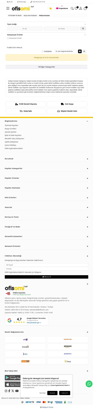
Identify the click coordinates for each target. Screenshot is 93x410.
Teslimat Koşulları (11, 125)
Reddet (52, 393)
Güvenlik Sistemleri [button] (13, 236)
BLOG (11, 2)
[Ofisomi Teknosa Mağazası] (25, 361)
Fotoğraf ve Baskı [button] (12, 227)
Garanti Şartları (10, 132)
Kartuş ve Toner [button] (12, 217)
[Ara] (72, 8)
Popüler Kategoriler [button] (13, 168)
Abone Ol (47, 277)
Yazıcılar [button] (8, 207)
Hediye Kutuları (44, 15)
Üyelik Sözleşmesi (11, 142)
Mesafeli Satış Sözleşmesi (14, 138)
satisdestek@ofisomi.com (39, 310)
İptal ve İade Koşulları (13, 135)
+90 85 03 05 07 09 (39, 2)
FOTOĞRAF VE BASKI (15, 15)
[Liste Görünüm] (84, 51)
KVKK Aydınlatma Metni (14, 148)
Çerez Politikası (10, 145)
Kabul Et (65, 393)
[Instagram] (6, 390)
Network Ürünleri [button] (13, 246)
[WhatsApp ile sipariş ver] (89, 383)
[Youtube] (16, 390)
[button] (81, 8)
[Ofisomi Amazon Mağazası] (67, 347)
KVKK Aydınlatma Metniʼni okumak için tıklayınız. (23, 272)
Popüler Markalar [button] (12, 188)
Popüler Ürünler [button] (12, 178)
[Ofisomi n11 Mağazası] (25, 339)
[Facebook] (9, 390)
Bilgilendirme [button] (11, 121)
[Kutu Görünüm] (80, 51)
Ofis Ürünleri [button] (10, 197)
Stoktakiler (48, 51)
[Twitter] (12, 390)
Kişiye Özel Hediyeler (30, 15)
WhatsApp (22, 2)
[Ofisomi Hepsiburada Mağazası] (67, 339)
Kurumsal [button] (9, 159)
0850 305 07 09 (17, 310)
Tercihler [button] (42, 393)
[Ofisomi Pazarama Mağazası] (67, 354)
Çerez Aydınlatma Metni (59, 385)
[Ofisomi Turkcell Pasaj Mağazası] (67, 361)
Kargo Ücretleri (10, 129)
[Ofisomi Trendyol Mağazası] (25, 347)
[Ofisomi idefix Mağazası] (25, 354)
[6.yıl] (18, 8)
